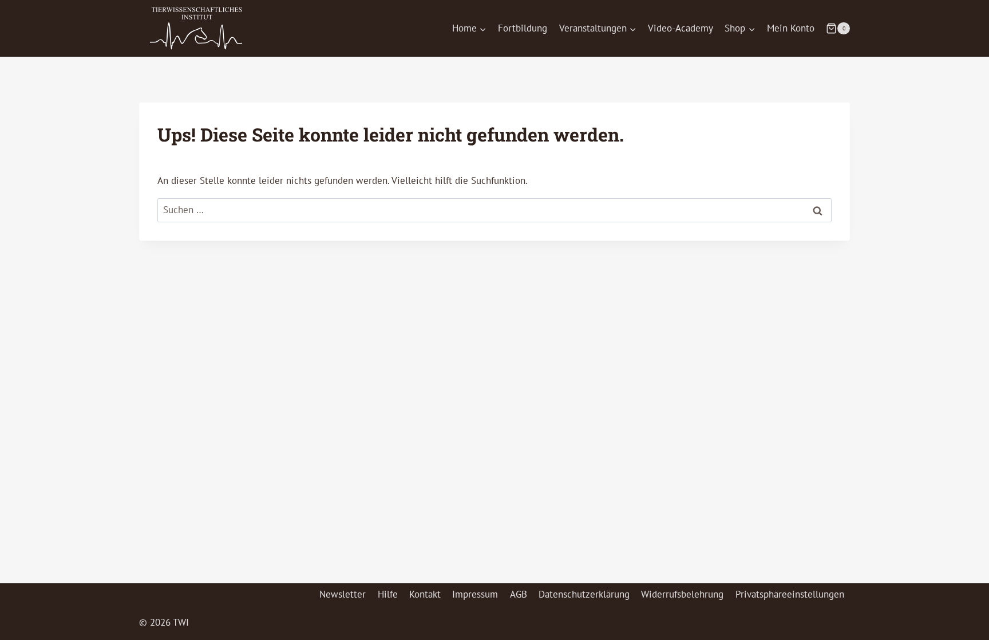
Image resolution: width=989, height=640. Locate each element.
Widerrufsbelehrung (682, 594)
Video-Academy (680, 28)
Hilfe (388, 594)
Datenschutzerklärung (584, 594)
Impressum (475, 594)
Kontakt (425, 594)
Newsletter (342, 594)
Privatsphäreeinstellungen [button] (789, 594)
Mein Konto (790, 28)
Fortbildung (522, 28)
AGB (518, 594)
